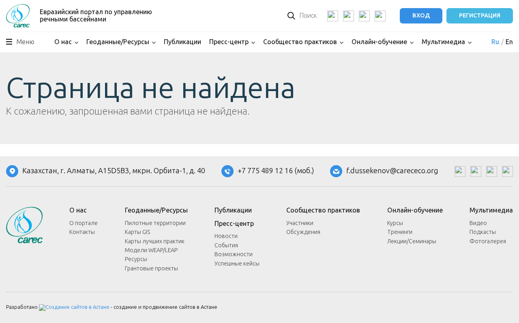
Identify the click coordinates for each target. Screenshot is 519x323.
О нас (63, 42)
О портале (83, 223)
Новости (226, 236)
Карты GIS (137, 232)
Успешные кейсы (237, 263)
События (226, 245)
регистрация (479, 15)
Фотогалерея (488, 241)
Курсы (395, 223)
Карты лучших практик (154, 241)
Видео (478, 223)
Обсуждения (303, 232)
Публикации (182, 42)
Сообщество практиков (300, 42)
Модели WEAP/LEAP (151, 250)
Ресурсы (136, 259)
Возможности (233, 254)
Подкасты (483, 232)
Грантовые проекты (151, 268)
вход (421, 15)
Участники (299, 223)
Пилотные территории (155, 223)
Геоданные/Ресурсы (117, 42)
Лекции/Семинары (411, 241)
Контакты (82, 232)
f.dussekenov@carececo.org (392, 171)
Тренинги (399, 232)
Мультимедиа (443, 42)
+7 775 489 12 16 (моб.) (276, 171)
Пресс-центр (229, 42)
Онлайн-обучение (379, 42)
